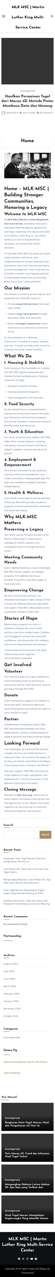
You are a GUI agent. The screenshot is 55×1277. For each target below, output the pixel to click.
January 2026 (11, 1001)
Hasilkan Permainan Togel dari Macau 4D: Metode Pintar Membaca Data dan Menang (27, 101)
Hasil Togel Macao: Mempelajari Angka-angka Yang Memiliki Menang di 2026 (27, 1218)
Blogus (43, 1268)
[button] (49, 85)
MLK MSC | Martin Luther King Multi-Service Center (28, 17)
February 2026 (12, 993)
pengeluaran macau (23, 1061)
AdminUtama (12, 113)
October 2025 (11, 1016)
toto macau (41, 1061)
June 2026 (10, 979)
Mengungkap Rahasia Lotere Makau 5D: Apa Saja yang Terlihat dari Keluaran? (27, 1187)
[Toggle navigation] (3, 16)
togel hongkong (12, 1072)
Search (8, 825)
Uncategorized (27, 91)
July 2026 (9, 971)
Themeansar (27, 1273)
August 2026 (11, 964)
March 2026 (10, 986)
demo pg (8, 1061)
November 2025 (12, 1008)
